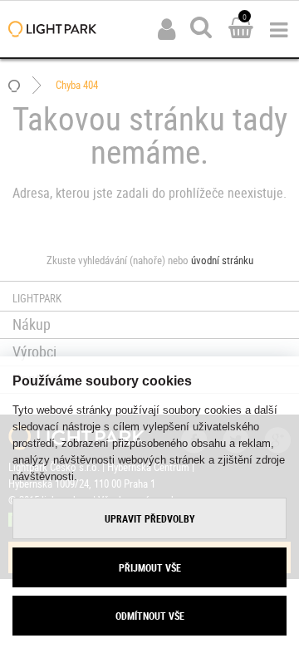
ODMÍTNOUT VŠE (149, 615)
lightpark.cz (52, 29)
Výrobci (34, 351)
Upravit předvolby (150, 518)
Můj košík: (240, 29)
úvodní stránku (222, 260)
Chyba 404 (77, 84)
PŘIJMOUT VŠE (150, 567)
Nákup (31, 324)
